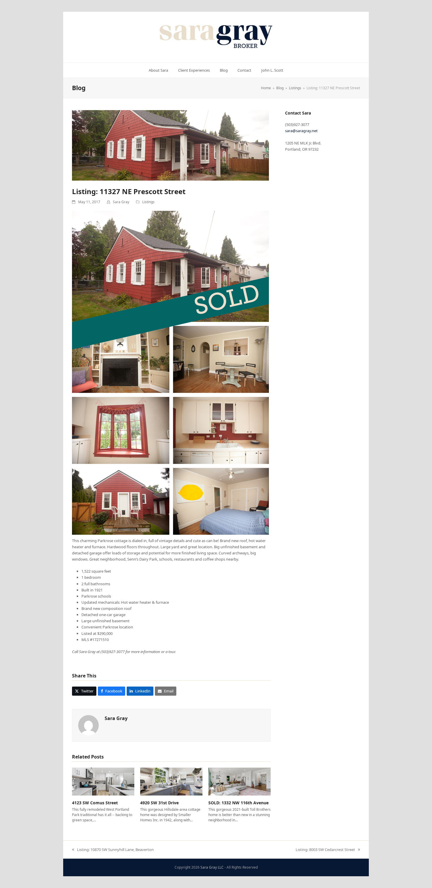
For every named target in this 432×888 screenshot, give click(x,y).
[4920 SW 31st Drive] (171, 781)
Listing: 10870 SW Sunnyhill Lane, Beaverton (113, 850)
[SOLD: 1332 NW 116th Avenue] (239, 781)
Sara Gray (121, 201)
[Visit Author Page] (88, 725)
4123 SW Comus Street (95, 802)
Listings (148, 201)
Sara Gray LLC (212, 867)
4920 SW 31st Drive (159, 802)
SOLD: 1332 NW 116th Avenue (238, 802)
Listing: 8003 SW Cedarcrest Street (325, 850)
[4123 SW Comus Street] (103, 781)
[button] (84, 691)
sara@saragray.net (301, 130)
